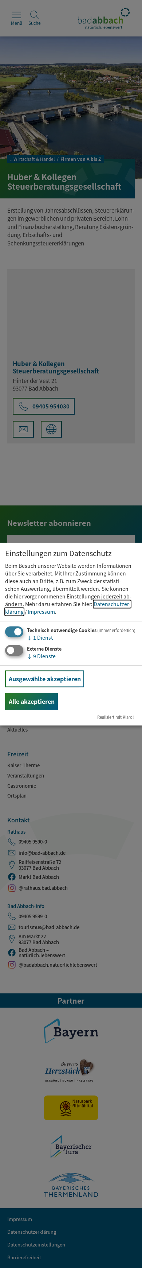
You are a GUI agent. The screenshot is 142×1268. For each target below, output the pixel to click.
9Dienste (41, 656)
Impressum (41, 612)
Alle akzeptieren (32, 701)
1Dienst (40, 637)
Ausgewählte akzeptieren (45, 678)
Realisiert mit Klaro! (115, 717)
